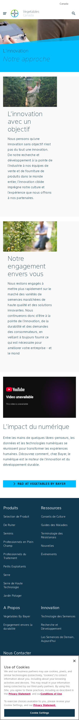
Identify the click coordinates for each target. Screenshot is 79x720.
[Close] (74, 661)
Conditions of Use (51, 693)
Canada (64, 3)
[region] (39, 688)
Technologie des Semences (58, 616)
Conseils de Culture (53, 516)
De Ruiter (9, 525)
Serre (6, 575)
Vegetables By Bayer (16, 616)
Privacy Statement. (44, 705)
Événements (49, 554)
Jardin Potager (12, 595)
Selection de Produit (16, 516)
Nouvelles (47, 545)
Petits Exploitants (14, 566)
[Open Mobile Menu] (5, 13)
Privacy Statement (19, 693)
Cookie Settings (39, 712)
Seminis (8, 533)
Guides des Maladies (54, 525)
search (73, 13)
